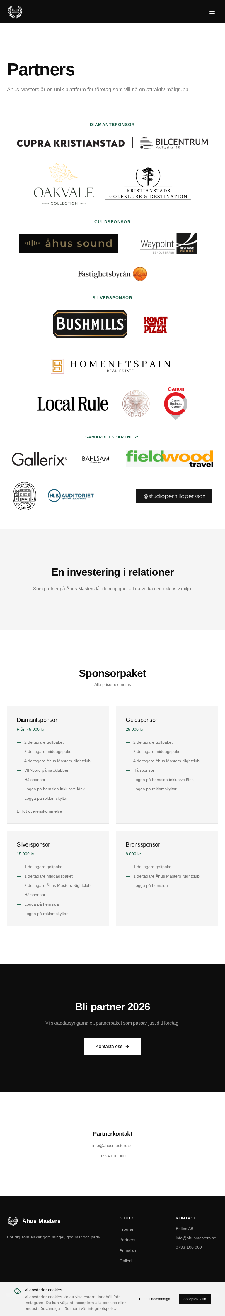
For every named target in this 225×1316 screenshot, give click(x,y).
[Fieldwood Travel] (169, 458)
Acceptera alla (194, 1299)
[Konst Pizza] (155, 324)
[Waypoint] (168, 243)
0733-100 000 (189, 1247)
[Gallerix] (39, 459)
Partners (127, 1239)
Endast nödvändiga (154, 1299)
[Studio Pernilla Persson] (174, 496)
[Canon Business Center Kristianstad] (175, 403)
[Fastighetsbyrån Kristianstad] (112, 274)
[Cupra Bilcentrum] (112, 143)
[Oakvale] (64, 184)
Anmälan (128, 1250)
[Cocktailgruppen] (136, 403)
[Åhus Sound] (68, 243)
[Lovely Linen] (24, 496)
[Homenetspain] (112, 364)
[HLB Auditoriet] (86, 496)
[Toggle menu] (212, 12)
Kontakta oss (109, 1046)
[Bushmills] (90, 324)
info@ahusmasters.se (196, 1238)
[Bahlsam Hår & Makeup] (96, 458)
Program (128, 1229)
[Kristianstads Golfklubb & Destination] (148, 183)
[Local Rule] (73, 404)
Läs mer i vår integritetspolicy (89, 1308)
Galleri (126, 1260)
